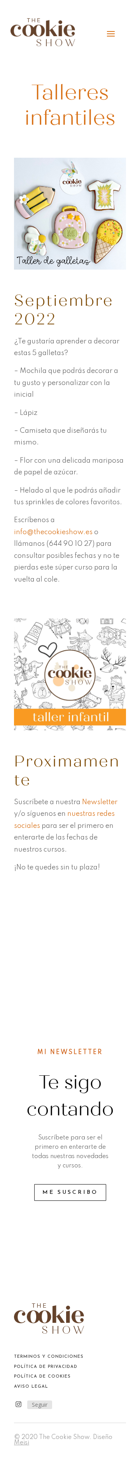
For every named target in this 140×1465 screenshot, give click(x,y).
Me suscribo (70, 1192)
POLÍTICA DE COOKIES (42, 1376)
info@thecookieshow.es (53, 532)
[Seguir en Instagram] (18, 1404)
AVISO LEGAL (31, 1387)
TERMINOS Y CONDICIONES (49, 1357)
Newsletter (99, 802)
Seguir (39, 1404)
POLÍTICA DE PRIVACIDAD (45, 1367)
